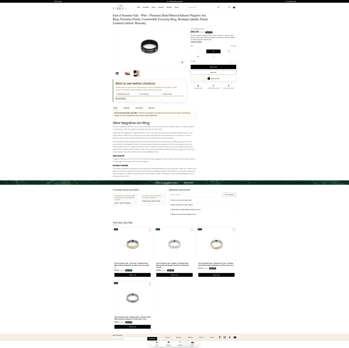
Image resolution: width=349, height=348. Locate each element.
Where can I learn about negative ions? (184, 214)
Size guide (233, 45)
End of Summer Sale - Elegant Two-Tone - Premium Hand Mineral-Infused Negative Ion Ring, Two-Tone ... (216, 264)
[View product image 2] (127, 73)
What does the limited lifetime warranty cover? (186, 209)
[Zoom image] (182, 62)
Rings (153, 7)
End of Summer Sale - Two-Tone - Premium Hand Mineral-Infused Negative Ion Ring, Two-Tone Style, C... (131, 265)
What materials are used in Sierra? (182, 205)
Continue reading (196, 41)
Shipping (190, 337)
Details (115, 108)
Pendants (161, 7)
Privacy (212, 337)
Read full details (121, 98)
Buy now (213, 72)
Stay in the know (117, 335)
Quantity (193, 61)
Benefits (169, 7)
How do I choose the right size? (182, 200)
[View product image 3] (136, 73)
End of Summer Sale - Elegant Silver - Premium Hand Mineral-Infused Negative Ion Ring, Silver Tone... (132, 318)
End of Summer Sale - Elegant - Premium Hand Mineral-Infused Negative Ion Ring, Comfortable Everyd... (172, 265)
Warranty (151, 108)
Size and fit (139, 108)
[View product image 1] (117, 73)
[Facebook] (219, 337)
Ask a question (229, 194)
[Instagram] (225, 337)
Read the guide (188, 182)
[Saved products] (229, 7)
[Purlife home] (121, 7)
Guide (176, 7)
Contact (167, 337)
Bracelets (146, 7)
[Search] (218, 7)
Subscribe (152, 338)
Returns (201, 337)
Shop (138, 7)
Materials (127, 108)
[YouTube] (235, 337)
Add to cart (213, 67)
